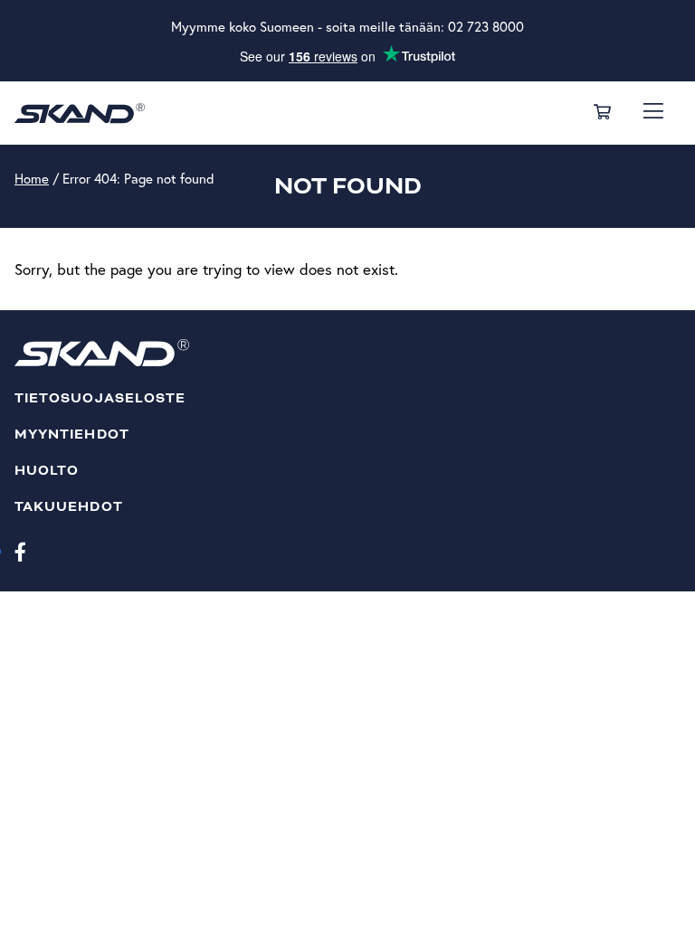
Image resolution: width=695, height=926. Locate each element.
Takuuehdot (68, 506)
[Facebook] (20, 550)
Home (31, 178)
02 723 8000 (486, 26)
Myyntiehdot (71, 434)
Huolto (46, 470)
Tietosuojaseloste (100, 398)
